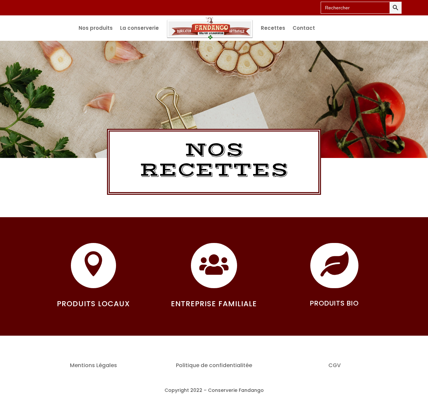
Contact (304, 27)
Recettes (273, 27)
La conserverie (139, 27)
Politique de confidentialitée (214, 365)
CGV (334, 365)
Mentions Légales (93, 365)
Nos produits (96, 27)
